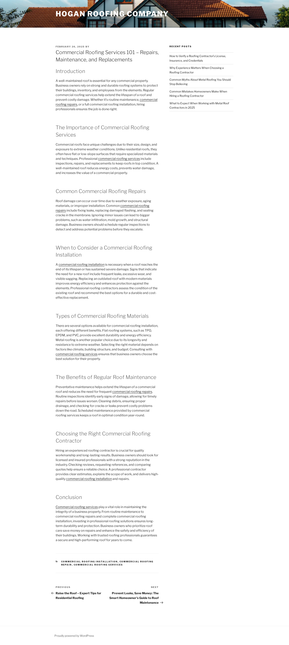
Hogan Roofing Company (112, 13)
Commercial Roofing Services (98, 564)
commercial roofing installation (81, 264)
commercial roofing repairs (132, 392)
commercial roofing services (119, 159)
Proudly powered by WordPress (74, 635)
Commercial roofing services (77, 507)
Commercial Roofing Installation (89, 561)
